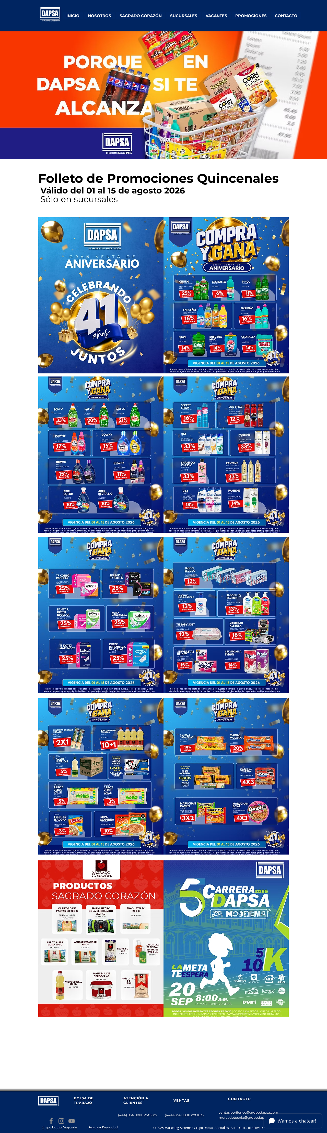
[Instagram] (61, 1121)
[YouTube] (71, 1121)
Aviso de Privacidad (103, 1127)
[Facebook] (51, 1121)
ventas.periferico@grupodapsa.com (248, 1112)
